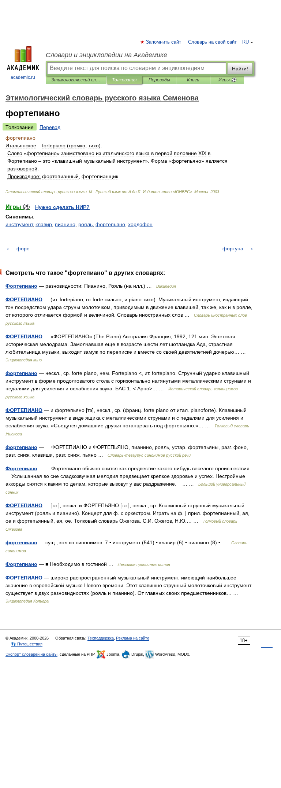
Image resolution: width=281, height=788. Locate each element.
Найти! (240, 68)
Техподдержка (100, 638)
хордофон (140, 224)
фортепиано (21, 373)
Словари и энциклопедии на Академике (106, 55)
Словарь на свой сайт (212, 42)
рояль (85, 224)
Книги (193, 79)
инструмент (19, 224)
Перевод (50, 127)
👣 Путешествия (26, 644)
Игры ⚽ (227, 79)
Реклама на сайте (132, 638)
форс (22, 248)
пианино (65, 224)
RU (245, 42)
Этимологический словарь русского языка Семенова (76, 79)
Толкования (124, 79)
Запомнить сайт (164, 42)
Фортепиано (21, 286)
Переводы (159, 79)
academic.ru (23, 77)
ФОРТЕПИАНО (23, 299)
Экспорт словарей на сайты (31, 654)
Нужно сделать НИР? (62, 207)
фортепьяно (110, 224)
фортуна (232, 248)
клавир (43, 224)
